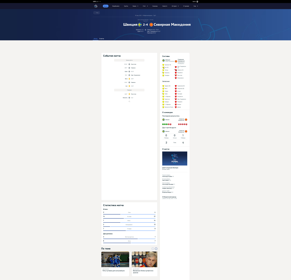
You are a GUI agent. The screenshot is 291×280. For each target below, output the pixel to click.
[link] (106, 6)
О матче (101, 38)
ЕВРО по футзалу (96, 6)
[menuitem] (106, 6)
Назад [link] (97, 12)
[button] (135, 6)
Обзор (95, 38)
